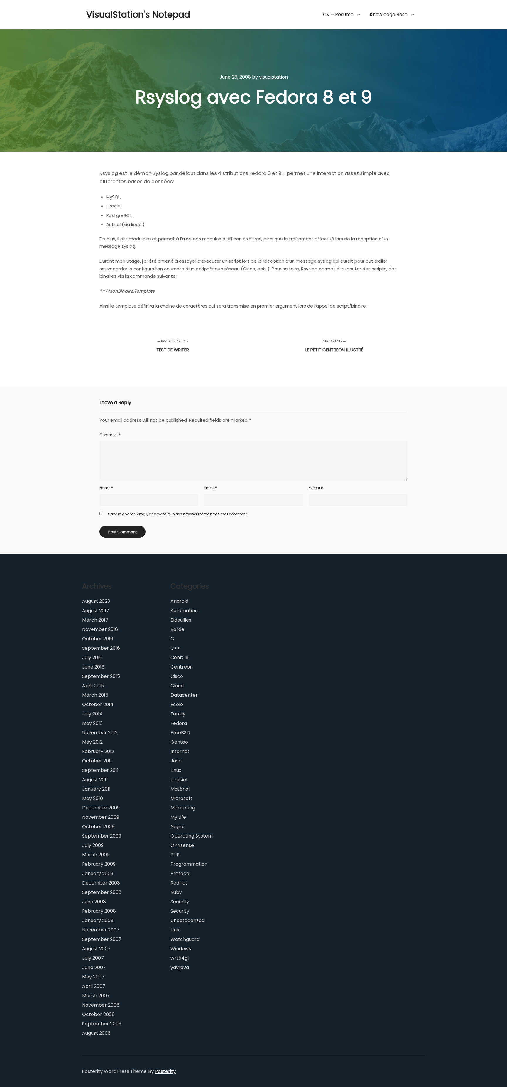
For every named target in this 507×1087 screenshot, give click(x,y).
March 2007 (96, 995)
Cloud (177, 685)
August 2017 (95, 610)
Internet (180, 751)
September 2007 (101, 939)
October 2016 (97, 638)
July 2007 (93, 958)
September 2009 (101, 836)
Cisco (176, 676)
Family (177, 713)
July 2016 (92, 657)
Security (179, 901)
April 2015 (93, 685)
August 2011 (95, 779)
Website (316, 487)
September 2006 (101, 1023)
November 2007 (100, 929)
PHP (175, 854)
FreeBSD (180, 732)
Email (210, 487)
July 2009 (93, 845)
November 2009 (100, 817)
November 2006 (100, 1005)
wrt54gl (179, 958)
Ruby (176, 892)
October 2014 (98, 704)
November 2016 (100, 629)
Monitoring (182, 807)
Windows (180, 948)
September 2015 (101, 676)
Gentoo (179, 742)
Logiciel (178, 779)
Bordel (177, 629)
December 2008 (101, 883)
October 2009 (98, 826)
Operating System (191, 836)
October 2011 (97, 760)
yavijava (179, 967)
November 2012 (100, 732)
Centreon (181, 667)
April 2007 (93, 986)
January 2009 (97, 873)
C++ (175, 648)
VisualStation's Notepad (115, 14)
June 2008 (94, 901)
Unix (175, 929)
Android (179, 601)
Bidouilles (180, 620)
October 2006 (98, 1014)
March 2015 (95, 695)
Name (106, 487)
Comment (110, 434)
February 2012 (98, 751)
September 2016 (101, 648)
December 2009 (101, 807)
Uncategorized (187, 920)
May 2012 (92, 742)
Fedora (178, 723)
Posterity (165, 1071)
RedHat (178, 883)
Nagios (178, 826)
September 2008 (101, 892)
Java (176, 760)
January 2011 (96, 789)
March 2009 (95, 854)
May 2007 (93, 976)
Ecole (176, 704)
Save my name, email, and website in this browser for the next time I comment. (178, 514)
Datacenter (184, 695)
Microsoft (181, 798)
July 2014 (92, 713)
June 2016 (93, 667)
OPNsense (182, 845)
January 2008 (98, 920)
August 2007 (96, 948)
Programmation (188, 864)
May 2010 (92, 798)
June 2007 (94, 967)
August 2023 (96, 601)
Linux (175, 770)
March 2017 (95, 620)
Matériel (180, 789)
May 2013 (92, 723)
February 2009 (99, 864)
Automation (184, 610)
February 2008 (99, 911)
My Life (178, 817)
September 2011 (100, 770)
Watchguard (185, 939)
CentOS (179, 657)
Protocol (180, 873)
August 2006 (96, 1033)
